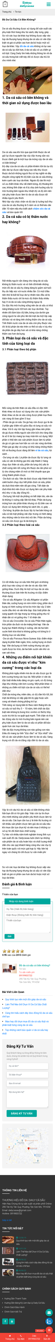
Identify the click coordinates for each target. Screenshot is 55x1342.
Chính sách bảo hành (14, 1307)
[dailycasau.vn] (5, 1321)
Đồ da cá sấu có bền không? (19, 19)
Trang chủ (6, 12)
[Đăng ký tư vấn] (49, 1312)
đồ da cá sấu (27, 46)
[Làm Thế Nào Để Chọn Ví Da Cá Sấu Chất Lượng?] (8, 1250)
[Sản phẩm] (49, 1330)
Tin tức (18, 12)
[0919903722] (49, 1321)
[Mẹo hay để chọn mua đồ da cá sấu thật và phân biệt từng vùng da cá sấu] (8, 1272)
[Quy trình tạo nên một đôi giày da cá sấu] (8, 1239)
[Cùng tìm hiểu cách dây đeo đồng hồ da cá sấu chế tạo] (8, 1261)
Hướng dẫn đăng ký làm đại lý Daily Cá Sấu (24, 1303)
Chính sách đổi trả (13, 1312)
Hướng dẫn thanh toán (15, 1298)
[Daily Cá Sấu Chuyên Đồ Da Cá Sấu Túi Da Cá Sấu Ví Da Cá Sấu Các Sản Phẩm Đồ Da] (27, 4)
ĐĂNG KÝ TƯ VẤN (21, 1113)
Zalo (34, 1337)
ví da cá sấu (41, 450)
